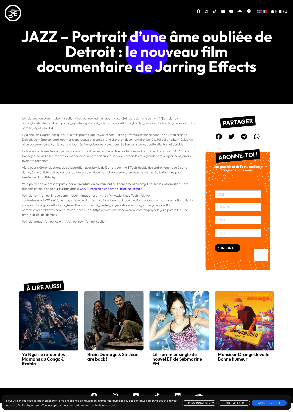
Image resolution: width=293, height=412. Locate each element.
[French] (264, 11)
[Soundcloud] (239, 11)
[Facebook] (198, 11)
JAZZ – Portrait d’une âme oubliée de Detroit (111, 189)
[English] (259, 11)
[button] (218, 136)
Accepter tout (269, 403)
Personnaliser (199, 403)
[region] (146, 403)
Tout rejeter (234, 403)
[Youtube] (231, 11)
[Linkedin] (223, 11)
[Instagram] (206, 11)
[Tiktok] (214, 11)
